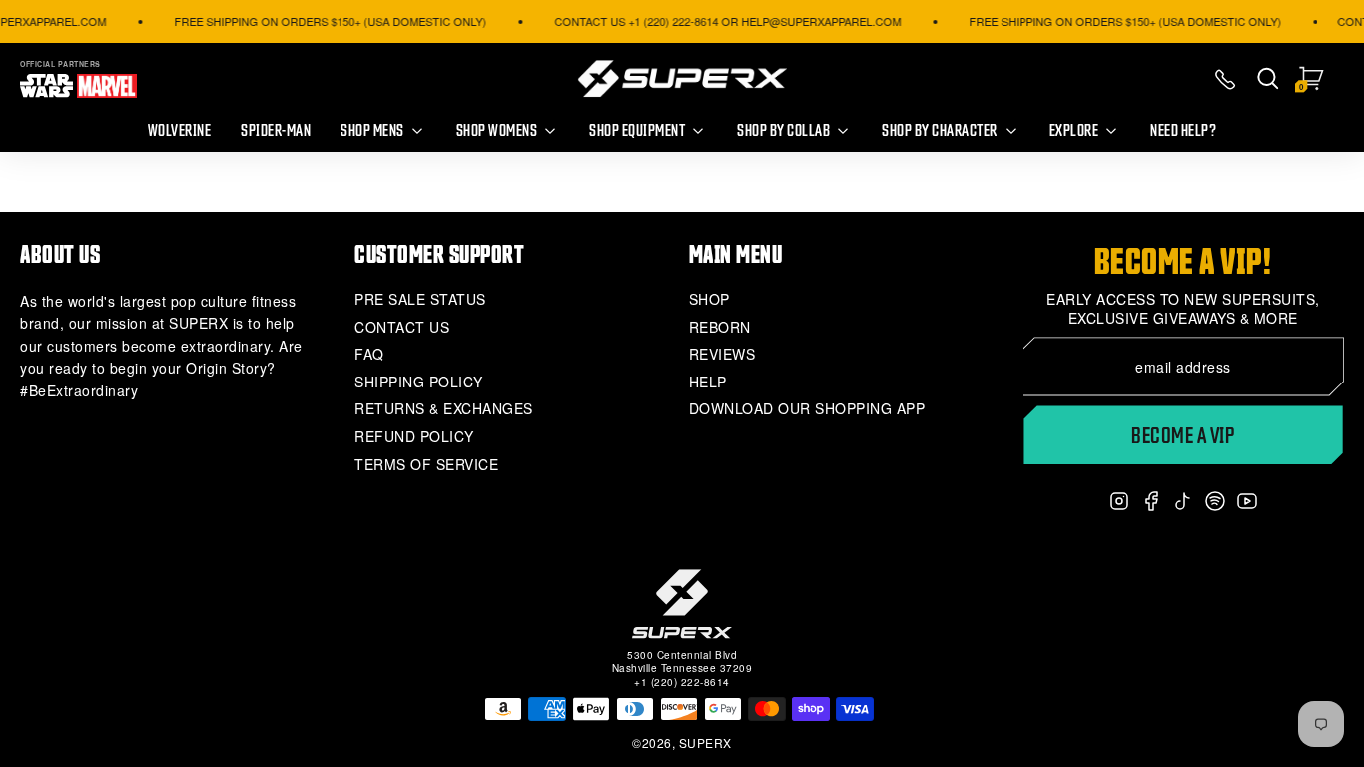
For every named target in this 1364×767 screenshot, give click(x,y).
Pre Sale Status (420, 299)
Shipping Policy (418, 382)
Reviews (722, 354)
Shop (709, 299)
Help (708, 382)
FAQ (369, 354)
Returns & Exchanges (443, 408)
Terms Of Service (426, 464)
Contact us (401, 327)
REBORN (720, 327)
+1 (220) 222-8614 (682, 682)
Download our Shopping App (807, 408)
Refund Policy (414, 436)
